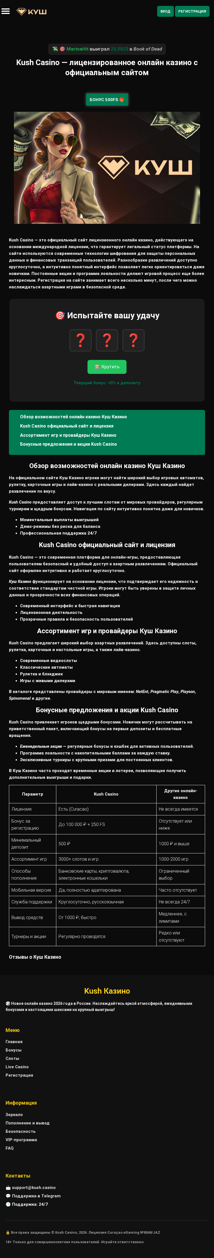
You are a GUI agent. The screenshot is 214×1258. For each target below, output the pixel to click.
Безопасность (21, 1131)
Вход (165, 11)
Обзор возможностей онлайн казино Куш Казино (73, 416)
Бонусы (13, 1050)
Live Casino (17, 1066)
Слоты (12, 1058)
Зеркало (14, 1114)
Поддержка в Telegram (36, 1195)
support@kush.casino (34, 1187)
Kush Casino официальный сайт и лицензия (66, 426)
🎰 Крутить (107, 366)
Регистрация (192, 11)
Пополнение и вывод (28, 1123)
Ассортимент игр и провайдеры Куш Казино (68, 435)
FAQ (10, 1148)
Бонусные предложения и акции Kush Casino (68, 444)
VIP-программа (21, 1139)
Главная (14, 1041)
